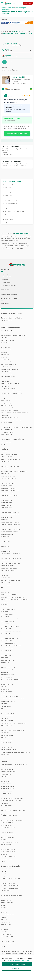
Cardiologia (4, 480)
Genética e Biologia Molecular (10, 383)
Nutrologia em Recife (7, 222)
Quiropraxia (4, 929)
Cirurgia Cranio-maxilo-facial (10, 490)
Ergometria (4, 575)
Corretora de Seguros (8, 827)
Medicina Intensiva (6, 623)
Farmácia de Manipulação (8, 834)
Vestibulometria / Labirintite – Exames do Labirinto (16, 427)
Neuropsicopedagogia (8, 902)
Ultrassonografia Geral (8, 749)
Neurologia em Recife (7, 195)
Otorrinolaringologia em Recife (10, 203)
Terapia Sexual (5, 939)
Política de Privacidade (9, 285)
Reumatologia (5, 737)
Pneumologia (5, 711)
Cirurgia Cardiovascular (8, 488)
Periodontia (4, 803)
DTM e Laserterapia (7, 769)
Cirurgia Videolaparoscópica (10, 514)
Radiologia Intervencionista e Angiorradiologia (16, 727)
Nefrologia (4, 657)
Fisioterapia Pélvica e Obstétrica (11, 888)
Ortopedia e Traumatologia (9, 696)
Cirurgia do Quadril (7, 534)
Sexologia (4, 931)
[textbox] (14, 57)
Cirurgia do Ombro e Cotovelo (10, 529)
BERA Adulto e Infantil (7, 340)
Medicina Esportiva (7, 614)
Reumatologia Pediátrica (8, 740)
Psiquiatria (4, 718)
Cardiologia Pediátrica (8, 483)
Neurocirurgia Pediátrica (9, 667)
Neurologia (4, 672)
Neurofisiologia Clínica (8, 669)
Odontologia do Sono (7, 791)
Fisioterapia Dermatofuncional (10, 878)
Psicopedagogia (6, 924)
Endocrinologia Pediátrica (9, 560)
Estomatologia (5, 779)
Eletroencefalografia (8, 556)
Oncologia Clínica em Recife (9, 206)
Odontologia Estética (7, 788)
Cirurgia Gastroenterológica (10, 495)
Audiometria (4, 337)
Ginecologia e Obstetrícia (9, 589)
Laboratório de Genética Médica (11, 391)
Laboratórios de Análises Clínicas (11, 393)
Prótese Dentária (6, 805)
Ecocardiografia (6, 551)
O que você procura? (11, 43)
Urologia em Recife (7, 192)
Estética (3, 873)
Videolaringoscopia (7, 434)
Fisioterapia (4, 876)
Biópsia (3, 345)
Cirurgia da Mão (6, 519)
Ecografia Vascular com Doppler (11, 553)
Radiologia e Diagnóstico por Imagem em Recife (14, 211)
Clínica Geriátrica (6, 825)
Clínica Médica (5, 539)
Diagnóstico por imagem (8, 364)
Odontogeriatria (6, 783)
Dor (2, 548)
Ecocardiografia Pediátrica (9, 369)
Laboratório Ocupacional (9, 388)
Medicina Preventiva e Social (9, 638)
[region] (17, 963)
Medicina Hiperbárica (7, 621)
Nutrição (3, 905)
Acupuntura (4, 451)
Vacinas (3, 946)
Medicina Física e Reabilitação (10, 619)
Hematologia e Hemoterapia (9, 594)
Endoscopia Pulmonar (8, 570)
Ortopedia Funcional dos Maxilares (12, 798)
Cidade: (7, 49)
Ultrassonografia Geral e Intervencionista (14, 424)
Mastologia (4, 611)
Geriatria (4, 587)
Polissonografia (6, 403)
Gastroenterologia (7, 577)
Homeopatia (4, 604)
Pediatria (4, 708)
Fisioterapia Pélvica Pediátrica (10, 885)
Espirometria (5, 381)
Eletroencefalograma (8, 376)
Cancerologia (5, 473)
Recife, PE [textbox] (9, 51)
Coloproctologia (6, 543)
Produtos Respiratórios (8, 851)
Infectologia (5, 606)
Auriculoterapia (6, 868)
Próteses (4, 808)
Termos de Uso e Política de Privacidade (19, 960)
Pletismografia (5, 400)
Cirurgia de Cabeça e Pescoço (10, 522)
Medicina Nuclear (6, 633)
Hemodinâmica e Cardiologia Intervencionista (15, 599)
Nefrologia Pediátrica (8, 660)
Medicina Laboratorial (8, 628)
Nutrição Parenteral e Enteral (10, 679)
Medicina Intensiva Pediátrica (10, 626)
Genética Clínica (6, 582)
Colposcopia (5, 359)
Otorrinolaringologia (8, 701)
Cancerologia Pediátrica (8, 478)
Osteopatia (4, 907)
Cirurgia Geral (5, 497)
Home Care (4, 839)
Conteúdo (5, 279)
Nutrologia (4, 681)
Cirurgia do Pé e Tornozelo (9, 531)
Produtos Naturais (7, 846)
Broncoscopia (5, 347)
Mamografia (4, 395)
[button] (2, 3)
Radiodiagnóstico (6, 725)
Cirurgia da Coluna (7, 517)
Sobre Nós (5, 274)
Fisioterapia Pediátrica (8, 880)
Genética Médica (6, 585)
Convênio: (8, 55)
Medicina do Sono (6, 650)
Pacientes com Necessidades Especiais (12, 800)
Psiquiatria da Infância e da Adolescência (13, 723)
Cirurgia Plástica (6, 505)
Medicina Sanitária (6, 640)
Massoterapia (5, 897)
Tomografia (4, 415)
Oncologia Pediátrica (7, 694)
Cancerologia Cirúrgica (8, 476)
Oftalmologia (5, 686)
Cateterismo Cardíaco (7, 349)
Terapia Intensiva (6, 742)
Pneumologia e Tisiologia (8, 715)
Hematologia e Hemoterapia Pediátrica (12, 597)
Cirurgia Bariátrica (7, 485)
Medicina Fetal (5, 616)
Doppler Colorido (6, 366)
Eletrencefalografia (7, 374)
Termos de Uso (6, 282)
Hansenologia (5, 592)
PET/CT (3, 398)
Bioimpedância (5, 342)
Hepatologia (4, 602)
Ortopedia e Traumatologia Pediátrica (12, 698)
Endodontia (4, 776)
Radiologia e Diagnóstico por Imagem (12, 730)
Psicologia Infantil (6, 922)
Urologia (4, 757)
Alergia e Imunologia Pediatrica (10, 459)
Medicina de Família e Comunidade (11, 645)
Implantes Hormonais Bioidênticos (11, 895)
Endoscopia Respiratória (9, 573)
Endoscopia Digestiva (7, 565)
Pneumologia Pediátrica (8, 713)
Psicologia (4, 919)
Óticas (3, 861)
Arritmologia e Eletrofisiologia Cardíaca (13, 335)
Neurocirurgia (5, 665)
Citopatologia (5, 536)
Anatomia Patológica (7, 330)
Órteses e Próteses (7, 859)
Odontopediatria (6, 793)
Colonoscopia (5, 541)
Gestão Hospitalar (6, 320)
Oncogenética (5, 689)
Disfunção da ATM (6, 774)
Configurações (16, 968)
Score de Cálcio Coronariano (10, 410)
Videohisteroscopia (7, 429)
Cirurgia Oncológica (7, 500)
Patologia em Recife (7, 214)
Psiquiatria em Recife (7, 198)
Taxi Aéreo (4, 854)
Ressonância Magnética (8, 408)
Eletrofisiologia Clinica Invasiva (11, 558)
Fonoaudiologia (6, 890)
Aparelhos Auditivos (7, 822)
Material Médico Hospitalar (9, 842)
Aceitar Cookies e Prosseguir (17, 964)
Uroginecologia (6, 754)
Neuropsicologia (6, 900)
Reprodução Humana (7, 735)
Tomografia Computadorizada (10, 417)
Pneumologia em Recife (8, 208)
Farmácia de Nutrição (7, 837)
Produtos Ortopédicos (8, 849)
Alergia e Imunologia (7, 456)
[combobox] (10, 51)
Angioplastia (5, 468)
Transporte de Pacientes (8, 856)
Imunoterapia (5, 386)
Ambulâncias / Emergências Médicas (12, 820)
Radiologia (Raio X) (6, 405)
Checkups (4, 352)
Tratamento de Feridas (8, 943)
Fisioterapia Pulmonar (8, 883)
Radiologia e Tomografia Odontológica (13, 810)
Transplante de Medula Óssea (10, 744)
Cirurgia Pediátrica (7, 502)
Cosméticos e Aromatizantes (9, 830)
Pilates (3, 910)
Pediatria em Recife (7, 187)
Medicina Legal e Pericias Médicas (11, 631)
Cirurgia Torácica (6, 507)
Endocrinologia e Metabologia (19, 149)
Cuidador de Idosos (7, 832)
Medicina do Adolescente (8, 648)
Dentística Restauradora (8, 771)
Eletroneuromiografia (8, 378)
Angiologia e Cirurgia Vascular (10, 466)
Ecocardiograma (6, 371)
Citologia (4, 357)
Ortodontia (4, 795)
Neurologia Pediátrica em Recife (10, 200)
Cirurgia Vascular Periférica (10, 512)
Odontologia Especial (8, 786)
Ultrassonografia (6, 422)
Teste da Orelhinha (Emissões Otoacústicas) (14, 412)
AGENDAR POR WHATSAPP (18, 133)
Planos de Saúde (6, 844)
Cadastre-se (5, 303)
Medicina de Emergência (8, 643)
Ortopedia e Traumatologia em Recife (11, 190)
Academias (4, 817)
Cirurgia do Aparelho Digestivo (10, 524)
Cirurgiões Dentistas (7, 766)
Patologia (4, 703)
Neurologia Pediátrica (8, 674)
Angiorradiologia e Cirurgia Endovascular (14, 471)
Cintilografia (5, 354)
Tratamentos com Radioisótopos (11, 420)
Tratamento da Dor (7, 747)
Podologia (4, 912)
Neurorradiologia (6, 677)
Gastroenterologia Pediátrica (10, 580)
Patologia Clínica (6, 706)
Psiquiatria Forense (7, 720)
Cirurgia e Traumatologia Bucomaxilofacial (14, 764)
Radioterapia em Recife (8, 219)
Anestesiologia (5, 461)
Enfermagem (4, 871)
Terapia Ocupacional (7, 936)
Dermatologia (5, 546)
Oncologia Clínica (6, 691)
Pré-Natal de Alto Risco (8, 914)
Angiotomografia (6, 332)
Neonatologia (5, 662)
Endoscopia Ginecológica (9, 568)
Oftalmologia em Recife (8, 184)
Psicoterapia (5, 926)
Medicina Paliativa (6, 635)
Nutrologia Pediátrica (8, 684)
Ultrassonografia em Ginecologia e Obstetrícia (15, 752)
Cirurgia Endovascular (8, 493)
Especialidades (6, 276)
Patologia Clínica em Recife (9, 216)
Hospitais (4, 323)
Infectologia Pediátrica (8, 609)
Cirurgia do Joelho (7, 527)
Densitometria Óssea (7, 361)
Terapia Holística (6, 934)
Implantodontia (6, 781)
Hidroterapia (5, 893)
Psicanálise (4, 917)
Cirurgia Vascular (6, 510)
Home (3, 8)
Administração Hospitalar (9, 454)
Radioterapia (5, 732)
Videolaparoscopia (7, 432)
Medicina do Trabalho (7, 652)
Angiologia (4, 464)
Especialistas (10, 8)
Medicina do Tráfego (7, 655)
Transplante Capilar (7, 941)
